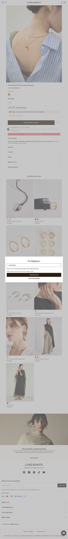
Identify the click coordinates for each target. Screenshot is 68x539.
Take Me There (34, 275)
